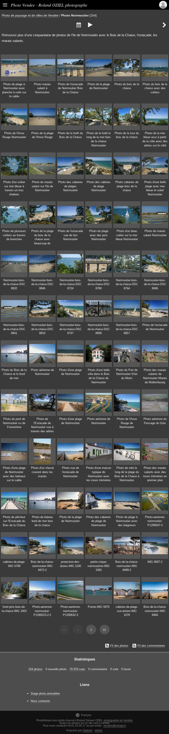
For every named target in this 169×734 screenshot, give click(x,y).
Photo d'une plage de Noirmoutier (70, 372)
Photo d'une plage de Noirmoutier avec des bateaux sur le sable (14, 474)
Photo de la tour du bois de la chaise (127, 135)
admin (98, 730)
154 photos (35, 669)
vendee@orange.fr (114, 725)
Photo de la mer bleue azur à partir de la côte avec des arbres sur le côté (154, 139)
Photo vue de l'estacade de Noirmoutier (70, 472)
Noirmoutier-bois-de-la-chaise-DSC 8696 (155, 284)
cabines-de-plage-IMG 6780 (14, 564)
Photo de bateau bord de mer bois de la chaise (42, 521)
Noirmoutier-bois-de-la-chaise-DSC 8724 (70, 284)
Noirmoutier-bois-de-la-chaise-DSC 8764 (127, 284)
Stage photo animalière (45, 693)
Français (83, 715)
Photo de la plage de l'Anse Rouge (42, 135)
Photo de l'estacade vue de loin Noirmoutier (70, 235)
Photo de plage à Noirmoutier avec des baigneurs (127, 521)
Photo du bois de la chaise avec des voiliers (155, 88)
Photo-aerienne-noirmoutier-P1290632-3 (71, 611)
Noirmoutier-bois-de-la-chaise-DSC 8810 (42, 329)
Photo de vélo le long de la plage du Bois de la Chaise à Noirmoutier (126, 474)
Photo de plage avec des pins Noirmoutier (98, 235)
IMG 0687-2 (154, 561)
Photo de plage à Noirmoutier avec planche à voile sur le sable (14, 90)
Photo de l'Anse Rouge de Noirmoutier (127, 423)
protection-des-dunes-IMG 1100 (70, 564)
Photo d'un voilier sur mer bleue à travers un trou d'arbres (14, 188)
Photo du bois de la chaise (126, 86)
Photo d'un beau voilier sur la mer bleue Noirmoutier (127, 235)
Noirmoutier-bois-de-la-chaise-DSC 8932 (14, 284)
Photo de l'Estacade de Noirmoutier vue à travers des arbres (42, 425)
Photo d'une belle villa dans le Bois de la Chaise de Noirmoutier (99, 376)
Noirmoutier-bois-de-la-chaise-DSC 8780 (99, 284)
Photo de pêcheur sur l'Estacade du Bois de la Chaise (14, 521)
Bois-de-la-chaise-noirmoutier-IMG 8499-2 (126, 566)
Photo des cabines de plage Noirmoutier (98, 186)
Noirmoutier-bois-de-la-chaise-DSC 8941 (14, 329)
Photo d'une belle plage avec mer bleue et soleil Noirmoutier (155, 188)
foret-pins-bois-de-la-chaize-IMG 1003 (14, 609)
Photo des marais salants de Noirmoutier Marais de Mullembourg (155, 376)
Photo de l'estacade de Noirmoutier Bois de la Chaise (70, 88)
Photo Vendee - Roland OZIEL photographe (49, 5)
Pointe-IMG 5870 (98, 606)
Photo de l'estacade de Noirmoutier (154, 327)
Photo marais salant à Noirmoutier (42, 88)
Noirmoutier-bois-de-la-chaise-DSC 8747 (70, 329)
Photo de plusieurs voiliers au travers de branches (14, 235)
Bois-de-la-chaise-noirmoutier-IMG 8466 (154, 611)
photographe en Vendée (118, 720)
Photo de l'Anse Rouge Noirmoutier (14, 135)
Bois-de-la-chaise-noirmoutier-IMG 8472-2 (42, 566)
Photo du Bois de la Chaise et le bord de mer (14, 374)
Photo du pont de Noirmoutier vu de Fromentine (14, 423)
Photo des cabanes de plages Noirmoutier (70, 186)
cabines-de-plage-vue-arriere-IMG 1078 (127, 611)
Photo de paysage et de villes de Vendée (30, 15)
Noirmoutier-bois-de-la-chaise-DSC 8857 (127, 329)
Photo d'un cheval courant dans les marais (42, 472)
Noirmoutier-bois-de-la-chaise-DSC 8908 (99, 329)
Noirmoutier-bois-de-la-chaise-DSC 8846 (42, 284)
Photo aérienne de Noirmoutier (42, 372)
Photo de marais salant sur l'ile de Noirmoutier (42, 186)
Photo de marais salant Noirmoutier (155, 233)
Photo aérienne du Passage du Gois (155, 421)
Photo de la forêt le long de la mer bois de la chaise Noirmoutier (98, 139)
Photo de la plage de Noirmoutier (99, 86)
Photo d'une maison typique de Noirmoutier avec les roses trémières (98, 474)
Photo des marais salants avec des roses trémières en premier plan (155, 474)
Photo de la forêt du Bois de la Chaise (70, 135)
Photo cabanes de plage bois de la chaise (126, 186)
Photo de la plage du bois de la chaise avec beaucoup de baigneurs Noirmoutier (42, 241)
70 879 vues (77, 669)
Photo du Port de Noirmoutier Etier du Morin (127, 374)
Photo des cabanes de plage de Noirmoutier (98, 521)
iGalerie (87, 730)
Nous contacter (40, 701)
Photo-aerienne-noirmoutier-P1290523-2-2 (42, 611)
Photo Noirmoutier (75, 15)
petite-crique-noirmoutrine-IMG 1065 (99, 566)
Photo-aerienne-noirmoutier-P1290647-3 (155, 521)
